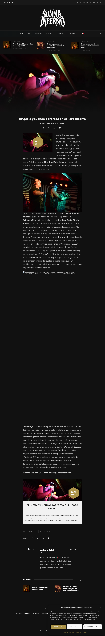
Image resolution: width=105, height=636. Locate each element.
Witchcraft (33, 531)
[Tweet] (49, 128)
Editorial (36, 613)
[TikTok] (90, 2)
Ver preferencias (92, 627)
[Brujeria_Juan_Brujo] (7, 44)
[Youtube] (87, 2)
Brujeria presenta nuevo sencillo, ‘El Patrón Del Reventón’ (56, 46)
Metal (52, 123)
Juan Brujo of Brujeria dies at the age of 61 (23, 45)
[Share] (43, 128)
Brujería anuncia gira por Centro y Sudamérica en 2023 (90, 46)
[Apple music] (97, 2)
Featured (17, 41)
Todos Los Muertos (45, 531)
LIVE (29, 33)
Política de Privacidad (81, 632)
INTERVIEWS (38, 33)
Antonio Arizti (47, 550)
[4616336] (41, 45)
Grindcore (51, 41)
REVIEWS (48, 33)
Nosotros (19, 613)
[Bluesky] (94, 2)
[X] (80, 2)
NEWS (21, 33)
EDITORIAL (72, 33)
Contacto (28, 613)
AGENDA (60, 33)
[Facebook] (77, 2)
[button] (101, 607)
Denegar (74, 627)
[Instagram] (84, 2)
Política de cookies (69, 632)
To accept (58, 627)
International (86, 41)
